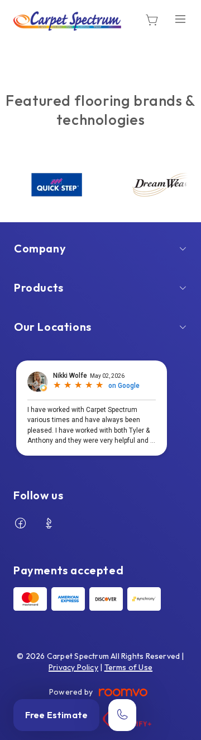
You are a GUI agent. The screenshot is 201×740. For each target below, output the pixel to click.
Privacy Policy (73, 667)
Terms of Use (128, 667)
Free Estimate (56, 714)
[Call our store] (122, 715)
